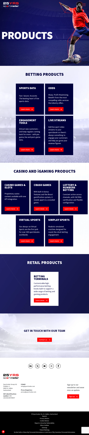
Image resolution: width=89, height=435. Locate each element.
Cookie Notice (44, 421)
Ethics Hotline (44, 425)
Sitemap (44, 428)
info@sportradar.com (28, 386)
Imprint (44, 416)
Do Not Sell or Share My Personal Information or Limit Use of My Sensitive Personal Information (44, 432)
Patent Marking (44, 430)
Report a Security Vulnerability (44, 423)
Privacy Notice (44, 418)
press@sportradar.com (28, 392)
